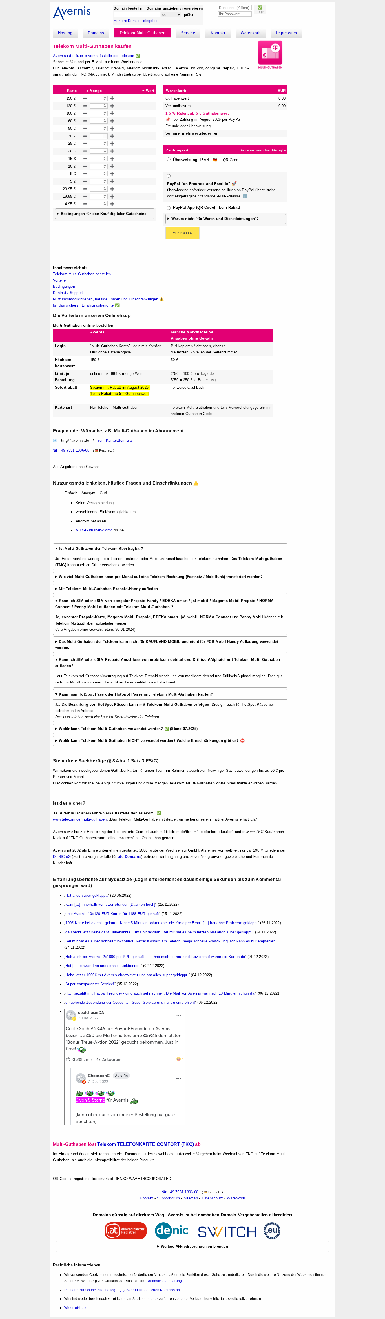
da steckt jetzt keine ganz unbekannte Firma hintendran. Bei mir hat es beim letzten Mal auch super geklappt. (159, 932)
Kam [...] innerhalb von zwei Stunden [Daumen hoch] (110, 904)
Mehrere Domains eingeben (136, 21)
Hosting (65, 33)
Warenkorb (251, 33)
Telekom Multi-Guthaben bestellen (82, 274)
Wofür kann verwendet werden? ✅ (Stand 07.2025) (128, 729)
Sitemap (191, 1198)
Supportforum (168, 1198)
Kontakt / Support (68, 293)
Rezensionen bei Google (263, 150)
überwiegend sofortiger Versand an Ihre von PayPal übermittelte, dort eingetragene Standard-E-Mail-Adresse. (221, 189)
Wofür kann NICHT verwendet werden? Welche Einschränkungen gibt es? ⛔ (151, 740)
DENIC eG (62, 856)
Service (188, 33)
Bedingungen (64, 286)
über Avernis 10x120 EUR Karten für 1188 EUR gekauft (112, 914)
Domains (96, 33)
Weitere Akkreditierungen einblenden (194, 1246)
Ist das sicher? (65, 305)
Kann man (136, 694)
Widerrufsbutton (77, 1308)
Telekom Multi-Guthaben (142, 33)
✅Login (260, 9)
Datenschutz (212, 1198)
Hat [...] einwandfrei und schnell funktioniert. (103, 966)
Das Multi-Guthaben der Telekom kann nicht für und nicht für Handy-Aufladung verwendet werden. (166, 644)
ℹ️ (245, 196)
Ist (101, 548)
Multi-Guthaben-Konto (94, 530)
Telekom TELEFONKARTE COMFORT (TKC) (145, 1144)
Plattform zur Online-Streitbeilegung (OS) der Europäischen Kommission (122, 1290)
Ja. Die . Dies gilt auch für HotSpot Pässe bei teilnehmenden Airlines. (164, 705)
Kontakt (218, 33)
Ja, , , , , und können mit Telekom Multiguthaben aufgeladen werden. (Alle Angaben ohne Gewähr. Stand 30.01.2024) (169, 615)
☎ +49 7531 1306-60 (71, 450)
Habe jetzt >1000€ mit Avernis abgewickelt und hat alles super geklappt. (126, 975)
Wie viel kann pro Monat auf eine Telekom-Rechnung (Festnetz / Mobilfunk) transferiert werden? (161, 577)
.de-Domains (129, 856)
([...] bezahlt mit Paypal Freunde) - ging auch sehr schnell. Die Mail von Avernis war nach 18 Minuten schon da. (160, 993)
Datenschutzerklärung (164, 1281)
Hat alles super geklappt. (86, 895)
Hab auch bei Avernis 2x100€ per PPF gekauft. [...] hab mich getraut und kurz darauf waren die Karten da (155, 957)
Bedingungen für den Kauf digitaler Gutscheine (104, 214)
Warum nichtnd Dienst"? (215, 219)
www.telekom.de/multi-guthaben (80, 819)
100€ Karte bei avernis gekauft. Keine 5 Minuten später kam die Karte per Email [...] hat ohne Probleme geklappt (161, 923)
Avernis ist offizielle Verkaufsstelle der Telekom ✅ (96, 56)
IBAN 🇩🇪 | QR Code (205, 160)
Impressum (286, 33)
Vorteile (59, 280)
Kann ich (164, 604)
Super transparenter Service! (89, 984)
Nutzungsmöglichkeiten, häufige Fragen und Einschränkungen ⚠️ (108, 299)
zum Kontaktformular (115, 440)
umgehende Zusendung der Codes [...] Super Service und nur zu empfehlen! (130, 1002)
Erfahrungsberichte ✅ (101, 305)
